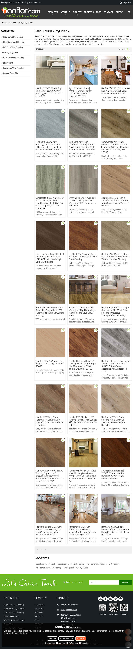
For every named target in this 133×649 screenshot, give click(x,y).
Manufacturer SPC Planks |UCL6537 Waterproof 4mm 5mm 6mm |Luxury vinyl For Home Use (115, 202)
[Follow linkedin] (110, 598)
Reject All (52, 638)
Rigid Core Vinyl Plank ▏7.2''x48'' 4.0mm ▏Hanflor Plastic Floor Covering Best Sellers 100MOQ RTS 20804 (82, 146)
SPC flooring (114, 564)
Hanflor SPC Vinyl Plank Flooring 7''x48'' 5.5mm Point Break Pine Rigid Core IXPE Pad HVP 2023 (115, 531)
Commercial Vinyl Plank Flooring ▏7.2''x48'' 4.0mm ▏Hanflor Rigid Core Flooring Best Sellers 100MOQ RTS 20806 (114, 147)
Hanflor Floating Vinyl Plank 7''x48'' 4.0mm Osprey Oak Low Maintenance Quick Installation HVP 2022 (49, 531)
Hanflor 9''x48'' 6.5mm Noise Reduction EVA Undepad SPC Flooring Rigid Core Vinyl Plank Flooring (50, 311)
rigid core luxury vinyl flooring (48, 568)
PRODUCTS (53, 12)
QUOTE (119, 12)
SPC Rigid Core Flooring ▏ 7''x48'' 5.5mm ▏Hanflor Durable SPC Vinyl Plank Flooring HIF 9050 (113, 475)
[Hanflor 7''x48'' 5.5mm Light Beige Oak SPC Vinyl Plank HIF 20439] (50, 342)
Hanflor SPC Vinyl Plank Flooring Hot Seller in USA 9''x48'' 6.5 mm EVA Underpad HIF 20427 (50, 421)
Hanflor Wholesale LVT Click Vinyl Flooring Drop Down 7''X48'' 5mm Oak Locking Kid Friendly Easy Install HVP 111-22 (82, 476)
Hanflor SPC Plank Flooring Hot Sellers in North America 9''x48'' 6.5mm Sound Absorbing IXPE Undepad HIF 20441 (115, 366)
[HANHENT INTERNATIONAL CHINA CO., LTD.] (20, 12)
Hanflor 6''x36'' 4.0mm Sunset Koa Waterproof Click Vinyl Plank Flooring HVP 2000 (115, 91)
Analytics (61, 643)
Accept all (80, 638)
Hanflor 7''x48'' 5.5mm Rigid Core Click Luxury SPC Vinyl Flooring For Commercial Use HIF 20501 (49, 92)
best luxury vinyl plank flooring (71, 564)
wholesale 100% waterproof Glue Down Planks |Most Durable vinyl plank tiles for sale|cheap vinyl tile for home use (50, 203)
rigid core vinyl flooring (97, 564)
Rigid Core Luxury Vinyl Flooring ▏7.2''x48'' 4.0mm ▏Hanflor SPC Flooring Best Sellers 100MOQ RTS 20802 (49, 146)
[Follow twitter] (115, 598)
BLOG (98, 12)
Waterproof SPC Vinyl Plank (76, 568)
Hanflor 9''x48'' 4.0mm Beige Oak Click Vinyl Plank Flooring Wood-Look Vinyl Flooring (115, 257)
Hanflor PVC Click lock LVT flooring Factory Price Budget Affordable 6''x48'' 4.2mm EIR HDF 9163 (83, 421)
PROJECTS (89, 12)
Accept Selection (66, 638)
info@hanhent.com (69, 609)
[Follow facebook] (105, 598)
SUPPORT (77, 12)
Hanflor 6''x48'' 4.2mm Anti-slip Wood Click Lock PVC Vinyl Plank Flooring (83, 257)
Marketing (84, 643)
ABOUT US (65, 12)
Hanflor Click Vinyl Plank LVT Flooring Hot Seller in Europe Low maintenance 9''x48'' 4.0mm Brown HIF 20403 (82, 365)
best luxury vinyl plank (45, 564)
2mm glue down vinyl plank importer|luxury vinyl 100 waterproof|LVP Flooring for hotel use (82, 202)
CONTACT (108, 12)
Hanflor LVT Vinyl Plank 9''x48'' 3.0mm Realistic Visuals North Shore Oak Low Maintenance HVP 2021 (82, 531)
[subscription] (125, 582)
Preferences (73, 643)
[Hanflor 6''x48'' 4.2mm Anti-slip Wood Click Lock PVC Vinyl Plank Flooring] (83, 235)
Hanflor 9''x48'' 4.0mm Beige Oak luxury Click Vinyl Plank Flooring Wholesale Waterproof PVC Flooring (115, 311)
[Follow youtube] (100, 598)
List (125, 49)
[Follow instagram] (120, 598)
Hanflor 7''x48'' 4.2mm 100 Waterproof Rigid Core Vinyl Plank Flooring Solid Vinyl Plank (82, 311)
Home (4, 22)
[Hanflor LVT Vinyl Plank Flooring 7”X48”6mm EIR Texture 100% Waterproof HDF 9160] (115, 398)
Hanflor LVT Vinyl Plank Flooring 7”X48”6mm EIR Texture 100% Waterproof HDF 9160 (113, 421)
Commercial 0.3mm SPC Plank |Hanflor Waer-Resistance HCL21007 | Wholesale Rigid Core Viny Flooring (50, 258)
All (10, 22)
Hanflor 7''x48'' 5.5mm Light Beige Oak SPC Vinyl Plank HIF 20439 (50, 364)
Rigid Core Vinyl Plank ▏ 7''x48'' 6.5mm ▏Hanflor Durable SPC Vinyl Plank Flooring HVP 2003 (80, 92)
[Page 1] (37, 550)
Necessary (51, 643)
